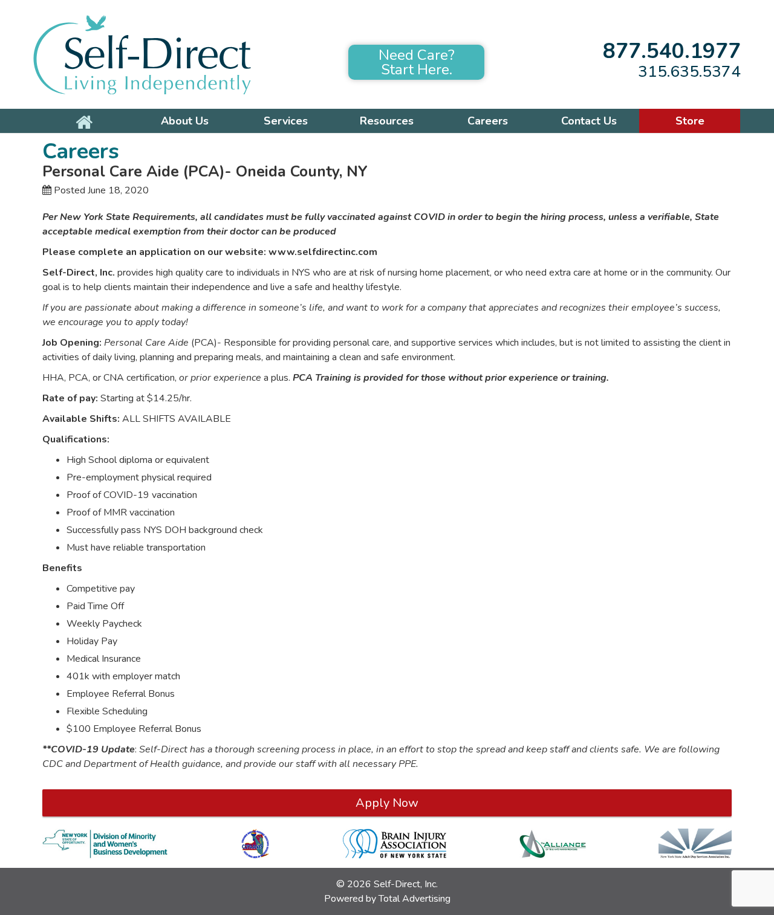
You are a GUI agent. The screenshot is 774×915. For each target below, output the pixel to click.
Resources (387, 121)
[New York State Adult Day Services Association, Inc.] (695, 844)
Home (83, 121)
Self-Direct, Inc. (406, 884)
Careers (487, 121)
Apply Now (387, 803)
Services (286, 121)
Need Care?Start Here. (417, 62)
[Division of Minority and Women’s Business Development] (104, 844)
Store (689, 121)
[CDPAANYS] (255, 844)
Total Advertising (414, 898)
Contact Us (589, 121)
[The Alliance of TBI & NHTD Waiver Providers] (553, 844)
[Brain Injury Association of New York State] (394, 844)
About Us (185, 121)
